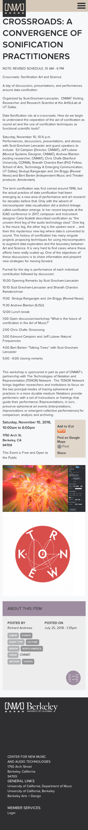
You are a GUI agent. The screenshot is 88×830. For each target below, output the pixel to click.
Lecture (32, 642)
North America (31, 648)
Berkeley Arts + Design (24, 796)
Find (65, 446)
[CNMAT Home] (14, 11)
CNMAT (25, 655)
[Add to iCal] (61, 431)
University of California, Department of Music (40, 786)
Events (26, 635)
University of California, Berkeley (31, 791)
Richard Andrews (20, 628)
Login (11, 813)
